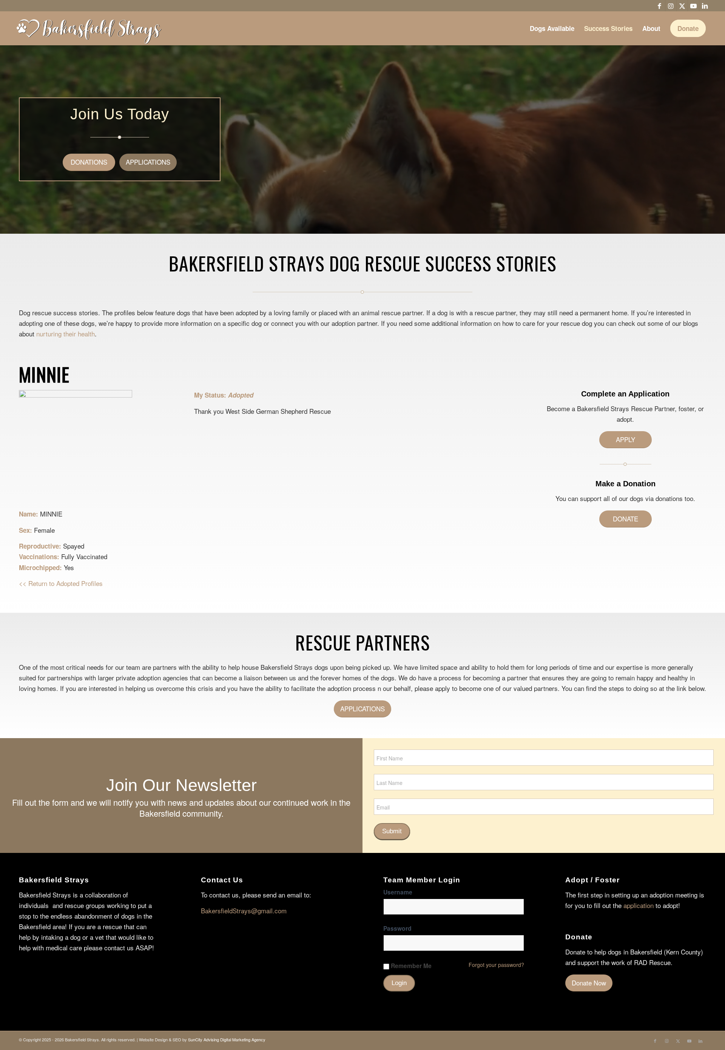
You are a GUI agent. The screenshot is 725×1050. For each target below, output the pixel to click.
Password (397, 928)
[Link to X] (682, 5)
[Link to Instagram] (670, 5)
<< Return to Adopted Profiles (61, 583)
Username (397, 892)
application (638, 905)
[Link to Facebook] (659, 5)
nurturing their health (65, 333)
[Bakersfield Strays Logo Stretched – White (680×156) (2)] (88, 28)
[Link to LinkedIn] (705, 5)
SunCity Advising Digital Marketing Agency (226, 1039)
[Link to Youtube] (693, 5)
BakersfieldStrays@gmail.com (244, 910)
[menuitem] (552, 28)
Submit (392, 831)
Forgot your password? (496, 964)
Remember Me (411, 966)
